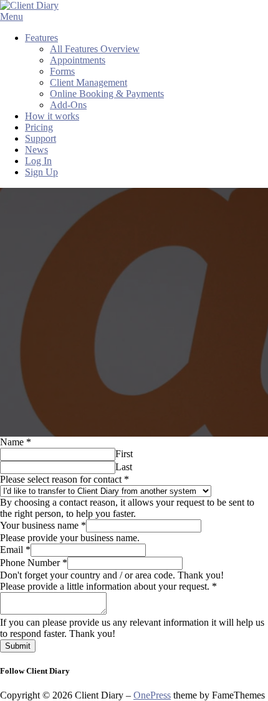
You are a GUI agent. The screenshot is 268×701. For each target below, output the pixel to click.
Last (123, 467)
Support (40, 138)
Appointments (77, 60)
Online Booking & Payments (107, 93)
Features (41, 37)
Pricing (39, 127)
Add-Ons (68, 105)
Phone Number (33, 562)
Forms (62, 71)
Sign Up (41, 172)
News (36, 149)
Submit (18, 646)
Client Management (88, 82)
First (124, 453)
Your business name (43, 525)
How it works (52, 116)
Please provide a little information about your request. (108, 586)
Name (15, 442)
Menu (11, 16)
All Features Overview (95, 49)
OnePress (152, 695)
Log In (38, 161)
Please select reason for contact (64, 479)
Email (15, 549)
